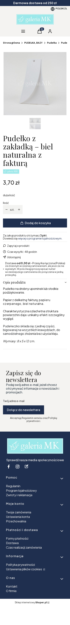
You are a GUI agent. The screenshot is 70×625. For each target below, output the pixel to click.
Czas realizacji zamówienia (24, 547)
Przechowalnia (16, 521)
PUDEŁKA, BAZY (33, 42)
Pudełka (52, 42)
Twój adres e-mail (13, 400)
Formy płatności (17, 538)
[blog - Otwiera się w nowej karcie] (26, 466)
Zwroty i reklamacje (19, 495)
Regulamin (13, 486)
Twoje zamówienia (18, 512)
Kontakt (11, 586)
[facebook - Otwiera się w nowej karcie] (8, 466)
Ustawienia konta (18, 517)
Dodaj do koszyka (38, 223)
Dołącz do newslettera (23, 410)
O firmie (11, 591)
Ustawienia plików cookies (24, 569)
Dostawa (12, 543)
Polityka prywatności (20, 565)
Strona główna (11, 42)
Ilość (6, 202)
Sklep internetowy (31, 602)
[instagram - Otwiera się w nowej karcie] (17, 466)
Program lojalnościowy (21, 490)
